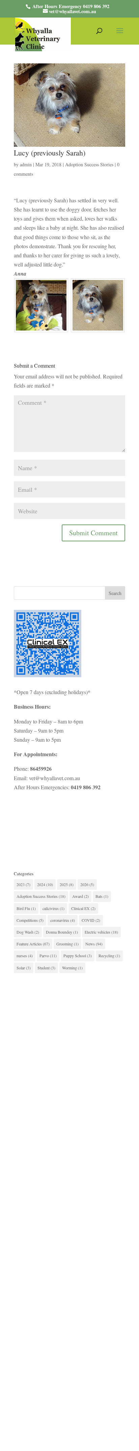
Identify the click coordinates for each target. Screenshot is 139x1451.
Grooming (67, 943)
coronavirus (62, 920)
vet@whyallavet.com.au (54, 777)
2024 (45, 884)
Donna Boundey (62, 932)
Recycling (109, 955)
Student (46, 967)
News (94, 943)
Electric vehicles (101, 932)
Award (80, 896)
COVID (91, 920)
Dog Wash (28, 932)
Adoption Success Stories (89, 164)
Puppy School (77, 955)
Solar (24, 967)
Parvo (48, 955)
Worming (72, 967)
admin (26, 164)
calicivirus (53, 908)
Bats (101, 896)
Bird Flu (26, 908)
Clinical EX (83, 908)
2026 (87, 884)
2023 (23, 884)
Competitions (30, 920)
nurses (25, 955)
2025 (67, 884)
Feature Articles (33, 943)
